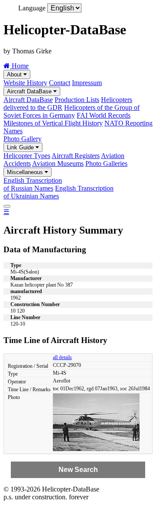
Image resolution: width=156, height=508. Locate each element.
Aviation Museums (58, 163)
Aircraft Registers (76, 155)
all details (62, 357)
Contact (59, 82)
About (15, 74)
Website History (25, 82)
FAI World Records (103, 115)
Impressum (87, 82)
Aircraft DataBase (30, 91)
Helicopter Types (26, 155)
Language (32, 8)
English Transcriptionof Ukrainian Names (58, 192)
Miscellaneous (26, 172)
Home (19, 65)
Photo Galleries (106, 163)
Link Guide (21, 147)
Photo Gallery (22, 138)
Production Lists (77, 99)
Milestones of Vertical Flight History (53, 123)
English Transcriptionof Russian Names (32, 184)
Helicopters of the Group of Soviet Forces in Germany (71, 111)
